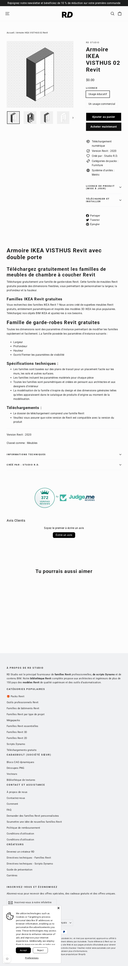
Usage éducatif (97, 94)
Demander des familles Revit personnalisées (33, 815)
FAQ (9, 809)
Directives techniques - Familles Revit (29, 857)
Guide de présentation (19, 869)
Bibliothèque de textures (21, 779)
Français (62, 922)
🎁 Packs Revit (15, 696)
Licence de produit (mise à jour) (100, 187)
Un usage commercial (101, 103)
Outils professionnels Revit (22, 702)
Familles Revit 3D (17, 732)
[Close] (58, 908)
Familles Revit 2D (17, 738)
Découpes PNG (15, 767)
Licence (92, 88)
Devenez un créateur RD (20, 851)
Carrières (12, 875)
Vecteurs (12, 773)
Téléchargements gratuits (22, 750)
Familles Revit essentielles (22, 726)
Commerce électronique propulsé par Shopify (64, 954)
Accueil (10, 32)
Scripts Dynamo (16, 744)
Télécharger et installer (98, 200)
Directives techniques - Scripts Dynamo (30, 863)
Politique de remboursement (23, 827)
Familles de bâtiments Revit (23, 708)
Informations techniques (26, 454)
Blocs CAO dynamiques (20, 762)
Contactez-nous (16, 798)
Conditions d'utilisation (20, 833)
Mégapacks (13, 720)
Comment (12, 803)
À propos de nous (17, 792)
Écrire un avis (64, 535)
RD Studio (93, 42)
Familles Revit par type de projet (25, 714)
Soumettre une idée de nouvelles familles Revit (34, 821)
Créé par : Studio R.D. (23, 464)
